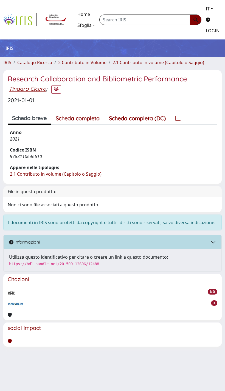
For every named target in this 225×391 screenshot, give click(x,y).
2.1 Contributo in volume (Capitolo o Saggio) (158, 62)
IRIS (7, 62)
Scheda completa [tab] (78, 118)
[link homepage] (20, 19)
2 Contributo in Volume (82, 62)
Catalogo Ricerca (34, 62)
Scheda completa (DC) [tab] (137, 118)
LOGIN (213, 31)
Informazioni (26, 242)
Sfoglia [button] (84, 25)
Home (83, 14)
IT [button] (208, 9)
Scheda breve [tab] (29, 118)
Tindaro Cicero (27, 88)
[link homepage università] (56, 19)
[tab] (177, 118)
